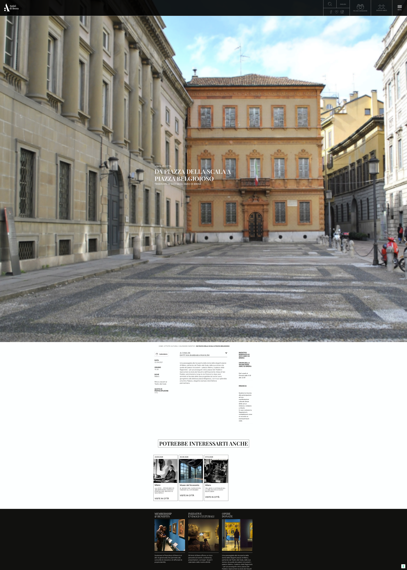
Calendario (163, 354)
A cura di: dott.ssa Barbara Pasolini (194, 354)
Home (161, 346)
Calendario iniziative (187, 346)
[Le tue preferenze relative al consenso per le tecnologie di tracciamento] (403, 566)
